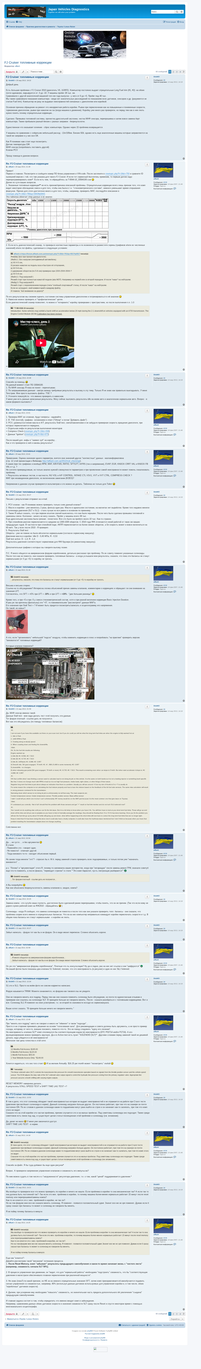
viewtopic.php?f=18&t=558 (37, 431)
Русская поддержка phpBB (95, 1334)
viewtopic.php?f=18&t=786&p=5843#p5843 (25, 194)
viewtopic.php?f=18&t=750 (117, 173)
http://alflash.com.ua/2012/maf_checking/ (61, 461)
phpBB (89, 1331)
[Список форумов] (26, 11)
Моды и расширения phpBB (94, 1338)
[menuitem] (19, 22)
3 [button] (176, 71)
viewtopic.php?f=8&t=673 (36, 434)
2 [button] (173, 71)
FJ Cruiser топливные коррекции (28, 62)
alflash (17, 66)
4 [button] (180, 71)
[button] (183, 72)
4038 (165, 182)
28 (164, 80)
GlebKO (157, 77)
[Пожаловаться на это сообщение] (147, 78)
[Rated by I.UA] (100, 1349)
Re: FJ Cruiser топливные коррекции (27, 163)
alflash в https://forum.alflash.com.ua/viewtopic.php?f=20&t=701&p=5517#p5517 (47, 254)
